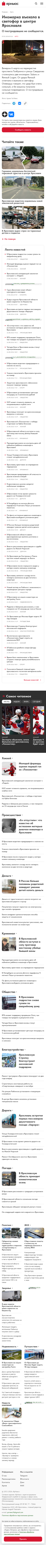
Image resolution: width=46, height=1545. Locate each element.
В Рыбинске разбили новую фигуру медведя (21, 649)
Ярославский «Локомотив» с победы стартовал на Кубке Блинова (22, 422)
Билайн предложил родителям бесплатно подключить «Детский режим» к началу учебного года (11, 1435)
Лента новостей (15, 249)
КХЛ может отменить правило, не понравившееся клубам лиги (21, 403)
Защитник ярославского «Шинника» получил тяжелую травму (22, 384)
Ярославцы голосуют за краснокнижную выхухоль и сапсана (24, 413)
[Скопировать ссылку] (25, 103)
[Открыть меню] (41, 3)
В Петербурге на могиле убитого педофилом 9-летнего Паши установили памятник (23, 505)
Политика (6, 1225)
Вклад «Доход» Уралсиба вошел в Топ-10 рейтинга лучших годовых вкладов (11, 1446)
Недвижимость (26, 602)
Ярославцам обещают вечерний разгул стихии (21, 1207)
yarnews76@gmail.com (15, 1512)
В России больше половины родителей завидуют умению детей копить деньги (23, 526)
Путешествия (25, 621)
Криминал (24, 438)
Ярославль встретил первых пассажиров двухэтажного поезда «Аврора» (24, 310)
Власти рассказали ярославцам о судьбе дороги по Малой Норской (24, 547)
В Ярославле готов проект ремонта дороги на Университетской (21, 495)
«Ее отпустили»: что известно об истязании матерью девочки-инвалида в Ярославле (24, 327)
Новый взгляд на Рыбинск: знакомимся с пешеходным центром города (24, 588)
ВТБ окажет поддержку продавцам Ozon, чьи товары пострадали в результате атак (24, 338)
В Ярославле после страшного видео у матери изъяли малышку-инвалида (23, 567)
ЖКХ (26, 1225)
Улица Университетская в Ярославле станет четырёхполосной (22, 456)
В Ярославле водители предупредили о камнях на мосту (23, 364)
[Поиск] (36, 3)
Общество (24, 259)
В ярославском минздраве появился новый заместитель (11, 1338)
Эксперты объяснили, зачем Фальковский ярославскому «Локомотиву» (15, 741)
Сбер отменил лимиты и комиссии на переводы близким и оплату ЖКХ (33, 1244)
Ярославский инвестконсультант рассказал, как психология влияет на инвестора (22, 923)
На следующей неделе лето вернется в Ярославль (23, 1212)
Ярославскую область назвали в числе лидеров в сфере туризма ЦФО (34, 1394)
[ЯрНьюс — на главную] (10, 3)
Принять (23, 1539)
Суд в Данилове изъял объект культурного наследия (19, 291)
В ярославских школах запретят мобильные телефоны (20, 485)
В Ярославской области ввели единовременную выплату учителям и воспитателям (22, 536)
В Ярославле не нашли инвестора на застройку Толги (22, 598)
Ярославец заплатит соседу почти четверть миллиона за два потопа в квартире (21, 577)
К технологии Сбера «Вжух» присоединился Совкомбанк (11, 1423)
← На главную (9, 239)
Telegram (23, 1476)
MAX (22, 1485)
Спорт (22, 388)
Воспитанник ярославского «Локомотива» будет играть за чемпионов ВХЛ (19, 638)
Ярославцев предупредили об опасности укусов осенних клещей (24, 475)
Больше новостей (31, 680)
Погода (6, 1168)
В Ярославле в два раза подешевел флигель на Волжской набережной (10, 1385)
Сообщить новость (23, 130)
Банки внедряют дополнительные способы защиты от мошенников (20, 915)
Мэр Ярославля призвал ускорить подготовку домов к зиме (34, 1277)
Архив (4, 1485)
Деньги (22, 530)
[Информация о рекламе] (40, 285)
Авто (11, 12)
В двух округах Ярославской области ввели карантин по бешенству (22, 300)
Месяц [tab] (6, 702)
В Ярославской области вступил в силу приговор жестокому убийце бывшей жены (23, 433)
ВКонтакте (24, 1479)
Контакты (6, 1482)
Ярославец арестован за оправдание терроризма (22, 465)
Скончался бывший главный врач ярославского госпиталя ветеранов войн (24, 670)
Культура (23, 295)
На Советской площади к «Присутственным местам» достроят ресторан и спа (12, 1394)
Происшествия (26, 333)
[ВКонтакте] (11, 114)
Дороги (23, 314)
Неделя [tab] (17, 702)
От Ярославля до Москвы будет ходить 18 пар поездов (24, 617)
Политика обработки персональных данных (17, 1515)
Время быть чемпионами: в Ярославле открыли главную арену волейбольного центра (23, 659)
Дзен (22, 1482)
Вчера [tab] (26, 702)
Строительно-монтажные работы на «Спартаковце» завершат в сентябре (17, 1085)
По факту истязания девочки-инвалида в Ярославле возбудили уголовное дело (24, 516)
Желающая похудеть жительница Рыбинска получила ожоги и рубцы (10, 1329)
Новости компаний (6, 1404)
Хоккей (23, 269)
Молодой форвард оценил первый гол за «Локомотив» (24, 265)
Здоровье (23, 304)
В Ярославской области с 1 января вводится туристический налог (34, 1374)
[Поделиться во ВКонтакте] (19, 103)
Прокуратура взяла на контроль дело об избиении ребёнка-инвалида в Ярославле (24, 445)
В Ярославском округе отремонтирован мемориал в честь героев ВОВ (12, 1257)
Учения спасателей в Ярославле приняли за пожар (24, 374)
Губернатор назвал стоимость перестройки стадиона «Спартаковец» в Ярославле (11, 1245)
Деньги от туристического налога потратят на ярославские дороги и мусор (21, 900)
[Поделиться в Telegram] (14, 103)
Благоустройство (27, 631)
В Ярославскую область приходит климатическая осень (29, 1178)
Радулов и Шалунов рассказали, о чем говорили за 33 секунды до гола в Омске (24, 608)
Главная (5, 12)
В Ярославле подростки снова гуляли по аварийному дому (23, 255)
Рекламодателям (8, 1479)
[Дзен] (5, 114)
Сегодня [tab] (36, 702)
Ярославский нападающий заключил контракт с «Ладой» (22, 274)
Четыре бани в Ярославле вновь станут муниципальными (23, 348)
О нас (4, 1476)
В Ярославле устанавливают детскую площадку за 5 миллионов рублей (22, 393)
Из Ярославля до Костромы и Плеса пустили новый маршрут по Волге (22, 557)
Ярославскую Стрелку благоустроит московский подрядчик (22, 627)
